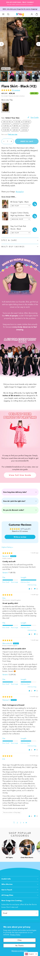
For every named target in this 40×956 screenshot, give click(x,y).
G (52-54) (24, 126)
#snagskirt (20, 192)
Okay (19, 940)
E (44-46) (6, 126)
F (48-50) (15, 126)
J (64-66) (24, 130)
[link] (31, 14)
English (31, 954)
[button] (3, 14)
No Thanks (19, 945)
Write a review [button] (20, 537)
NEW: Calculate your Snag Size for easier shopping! (20, 9)
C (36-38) (17, 122)
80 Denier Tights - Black (19, 202)
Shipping (10, 96)
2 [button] (17, 823)
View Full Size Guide (20, 475)
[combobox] (31, 954)
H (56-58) (6, 130)
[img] (7, 553)
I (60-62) (15, 130)
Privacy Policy (15, 935)
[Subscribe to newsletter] (36, 913)
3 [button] (20, 823)
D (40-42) (26, 122)
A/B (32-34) (7, 122)
